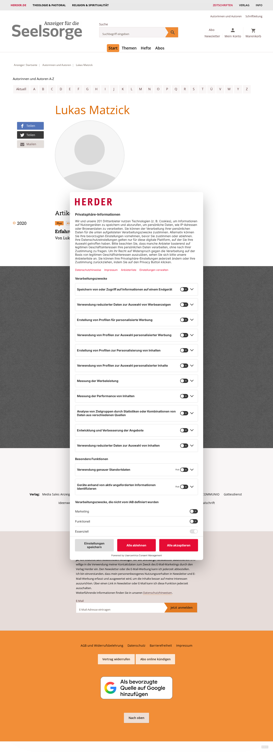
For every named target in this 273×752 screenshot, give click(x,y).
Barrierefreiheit (161, 645)
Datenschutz (136, 645)
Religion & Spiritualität (90, 5)
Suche (103, 24)
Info (259, 5)
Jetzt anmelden (182, 607)
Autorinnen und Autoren (226, 16)
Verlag (244, 5)
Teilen (30, 126)
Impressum (184, 645)
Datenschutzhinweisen (157, 593)
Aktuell (21, 89)
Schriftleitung (253, 16)
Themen (129, 48)
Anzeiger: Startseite (25, 65)
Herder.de (18, 5)
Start (113, 48)
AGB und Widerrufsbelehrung (102, 645)
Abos (159, 48)
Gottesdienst (233, 494)
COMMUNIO (210, 494)
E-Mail (80, 601)
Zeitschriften (223, 5)
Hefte (146, 48)
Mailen (31, 144)
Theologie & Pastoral (49, 5)
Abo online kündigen (155, 659)
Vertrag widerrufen (116, 659)
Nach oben (136, 718)
